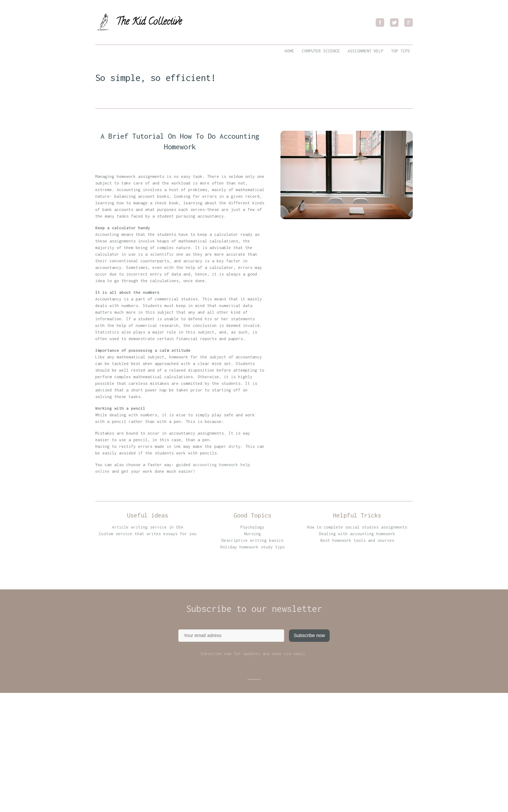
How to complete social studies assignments (357, 527)
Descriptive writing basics (252, 540)
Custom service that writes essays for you (148, 533)
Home (289, 50)
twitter (394, 22)
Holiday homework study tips (252, 546)
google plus (408, 22)
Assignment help (365, 50)
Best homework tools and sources (357, 540)
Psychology (252, 527)
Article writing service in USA (147, 527)
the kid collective (149, 20)
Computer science (321, 50)
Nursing (252, 533)
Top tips (400, 50)
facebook (380, 22)
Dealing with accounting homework (357, 533)
